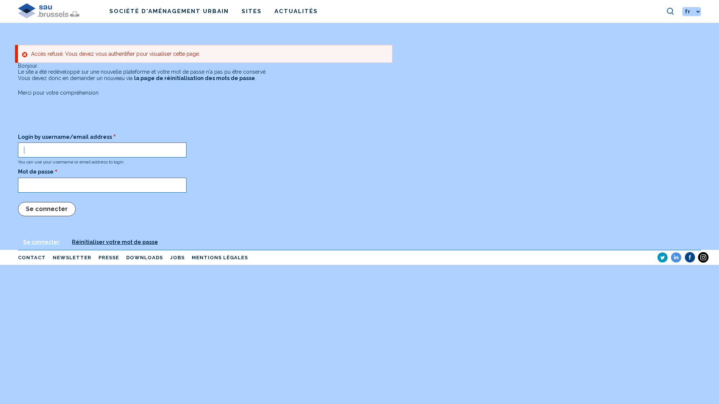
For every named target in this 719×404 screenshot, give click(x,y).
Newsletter (72, 257)
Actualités (296, 11)
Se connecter (41, 242)
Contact (32, 257)
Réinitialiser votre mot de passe (115, 242)
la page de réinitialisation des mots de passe (194, 78)
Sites (252, 11)
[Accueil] (63, 11)
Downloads (144, 257)
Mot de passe (36, 172)
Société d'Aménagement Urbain (169, 11)
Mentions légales (220, 257)
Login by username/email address (65, 137)
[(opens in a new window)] (662, 257)
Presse (108, 257)
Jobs (177, 257)
